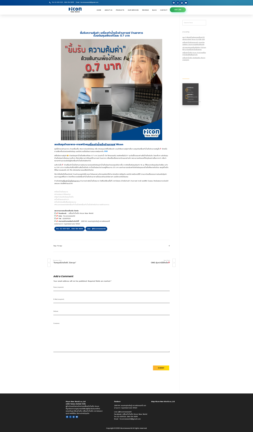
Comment (56, 323)
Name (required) (58, 287)
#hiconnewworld (60, 204)
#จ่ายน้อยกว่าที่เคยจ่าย (62, 194)
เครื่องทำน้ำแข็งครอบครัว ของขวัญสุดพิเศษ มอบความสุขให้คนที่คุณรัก (193, 44)
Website (55, 311)
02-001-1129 (65, 229)
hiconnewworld (69, 216)
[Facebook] (174, 3)
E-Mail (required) (58, 299)
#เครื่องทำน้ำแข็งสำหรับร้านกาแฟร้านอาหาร (94, 204)
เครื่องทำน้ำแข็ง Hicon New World (81, 213)
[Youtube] (186, 3)
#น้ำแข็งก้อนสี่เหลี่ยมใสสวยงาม (65, 202)
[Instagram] (178, 3)
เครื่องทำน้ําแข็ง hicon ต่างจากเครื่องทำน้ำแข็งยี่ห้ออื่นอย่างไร (194, 54)
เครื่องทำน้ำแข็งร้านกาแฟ (101, 144)
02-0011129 (121, 416)
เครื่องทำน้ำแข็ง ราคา (90, 411)
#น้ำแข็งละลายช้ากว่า (61, 199)
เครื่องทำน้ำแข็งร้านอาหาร (71, 181)
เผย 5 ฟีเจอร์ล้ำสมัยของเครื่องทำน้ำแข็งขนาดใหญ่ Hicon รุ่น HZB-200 (193, 38)
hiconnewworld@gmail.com (130, 419)
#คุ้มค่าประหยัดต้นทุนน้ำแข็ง (64, 197)
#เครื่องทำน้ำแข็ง (73, 204)
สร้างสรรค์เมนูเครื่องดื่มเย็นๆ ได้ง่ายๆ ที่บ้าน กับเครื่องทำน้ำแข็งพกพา (194, 49)
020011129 (67, 218)
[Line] (182, 3)
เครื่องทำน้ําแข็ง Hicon (91, 406)
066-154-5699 (77, 229)
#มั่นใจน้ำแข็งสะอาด (61, 192)
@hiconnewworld (98, 229)
